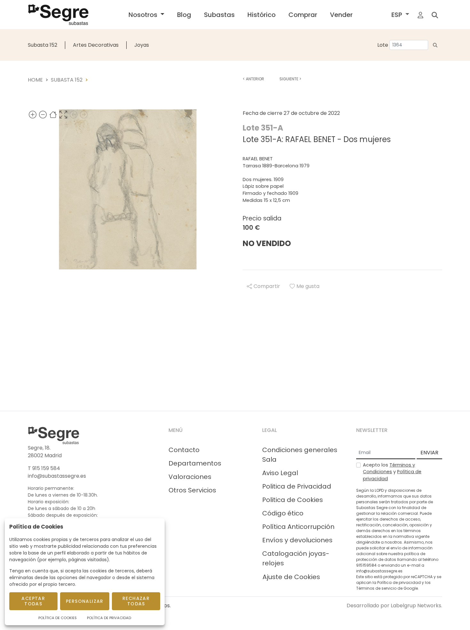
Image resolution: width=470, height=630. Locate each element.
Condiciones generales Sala (299, 454)
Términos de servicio (376, 588)
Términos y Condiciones (389, 468)
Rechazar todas (136, 601)
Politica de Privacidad (296, 486)
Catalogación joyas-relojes (295, 558)
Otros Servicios (192, 490)
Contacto (184, 449)
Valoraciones (189, 476)
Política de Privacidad (109, 617)
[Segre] (58, 15)
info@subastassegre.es (57, 476)
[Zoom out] (43, 114)
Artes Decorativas (96, 45)
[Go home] (53, 114)
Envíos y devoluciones (297, 540)
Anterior (253, 79)
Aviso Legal (280, 472)
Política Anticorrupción (298, 526)
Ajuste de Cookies (291, 576)
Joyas (141, 45)
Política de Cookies (57, 617)
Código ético (282, 513)
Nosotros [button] (144, 14)
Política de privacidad (399, 582)
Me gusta (307, 286)
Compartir (267, 286)
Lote (382, 45)
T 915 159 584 (44, 468)
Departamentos (194, 463)
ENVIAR (429, 452)
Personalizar (85, 601)
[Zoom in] (32, 114)
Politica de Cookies (292, 499)
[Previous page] (73, 114)
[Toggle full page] (63, 114)
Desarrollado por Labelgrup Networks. (394, 605)
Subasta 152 (42, 45)
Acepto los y (392, 472)
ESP (397, 14)
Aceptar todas (33, 601)
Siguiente (290, 79)
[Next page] (84, 114)
